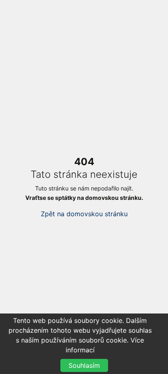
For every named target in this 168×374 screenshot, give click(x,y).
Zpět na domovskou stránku (84, 214)
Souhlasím (84, 365)
